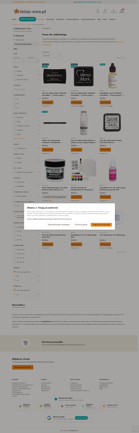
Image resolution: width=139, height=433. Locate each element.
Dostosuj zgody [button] (81, 225)
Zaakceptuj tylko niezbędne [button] (59, 225)
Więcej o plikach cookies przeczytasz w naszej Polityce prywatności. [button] (49, 219)
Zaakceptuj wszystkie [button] (101, 225)
